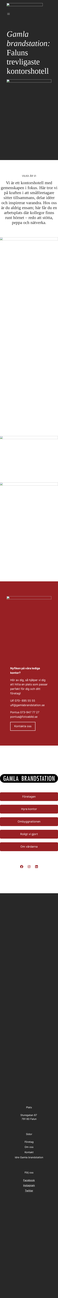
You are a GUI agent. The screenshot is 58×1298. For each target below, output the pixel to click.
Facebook (29, 1180)
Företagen (29, 796)
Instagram (29, 1185)
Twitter (29, 1190)
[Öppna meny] (8, 14)
